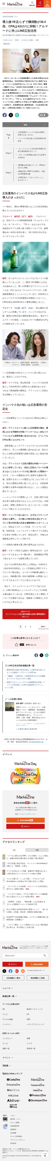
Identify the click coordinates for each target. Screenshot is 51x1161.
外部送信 (13, 1143)
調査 (28, 1038)
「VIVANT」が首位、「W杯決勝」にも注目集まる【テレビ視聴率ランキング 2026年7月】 (25, 902)
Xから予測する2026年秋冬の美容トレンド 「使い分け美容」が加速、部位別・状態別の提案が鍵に (27, 910)
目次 (25, 124)
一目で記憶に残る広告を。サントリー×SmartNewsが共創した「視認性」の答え (27, 864)
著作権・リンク (15, 1119)
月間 (37, 850)
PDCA (17, 40)
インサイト (6, 1024)
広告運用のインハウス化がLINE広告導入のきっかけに (31, 133)
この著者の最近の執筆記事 (26, 729)
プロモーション (7, 40)
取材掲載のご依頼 (38, 978)
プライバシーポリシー (17, 1140)
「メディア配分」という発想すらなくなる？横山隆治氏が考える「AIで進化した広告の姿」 (27, 925)
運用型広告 (6, 44)
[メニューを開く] (3, 3)
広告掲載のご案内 (13, 978)
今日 (14, 850)
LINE (37, 40)
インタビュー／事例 (27, 40)
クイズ (29, 1043)
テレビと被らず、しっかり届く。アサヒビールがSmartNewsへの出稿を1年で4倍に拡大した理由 (25, 879)
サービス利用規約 (16, 1136)
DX (3, 1009)
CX (28, 1014)
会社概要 (13, 1133)
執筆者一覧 (31, 1048)
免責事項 (13, 1129)
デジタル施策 (7, 1019)
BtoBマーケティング (35, 1009)
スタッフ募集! (15, 1122)
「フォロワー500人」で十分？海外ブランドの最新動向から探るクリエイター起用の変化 (27, 895)
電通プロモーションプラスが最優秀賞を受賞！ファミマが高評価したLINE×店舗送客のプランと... (26, 683)
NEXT (43, 626)
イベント (6, 1057)
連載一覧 (5, 1048)
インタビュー (7, 1038)
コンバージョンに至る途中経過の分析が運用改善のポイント (32, 149)
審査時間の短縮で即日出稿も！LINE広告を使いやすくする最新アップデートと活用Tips (26, 671)
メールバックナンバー (27, 814)
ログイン (27, 826)
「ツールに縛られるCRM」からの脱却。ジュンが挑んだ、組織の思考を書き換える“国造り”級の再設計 (27, 856)
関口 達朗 (15, 35)
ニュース (6, 988)
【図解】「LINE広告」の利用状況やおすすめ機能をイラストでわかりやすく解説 (26, 677)
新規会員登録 (26, 820)
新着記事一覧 (8, 996)
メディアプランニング (35, 1024)
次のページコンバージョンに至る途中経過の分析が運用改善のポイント (25, 614)
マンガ (5, 1043)
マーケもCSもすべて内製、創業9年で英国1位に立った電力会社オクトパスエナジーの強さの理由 (26, 872)
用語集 (5, 1065)
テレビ (5, 1014)
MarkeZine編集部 (27, 35)
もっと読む (9, 687)
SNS (28, 1019)
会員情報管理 (14, 1126)
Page (8, 153)
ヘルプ (12, 1115)
